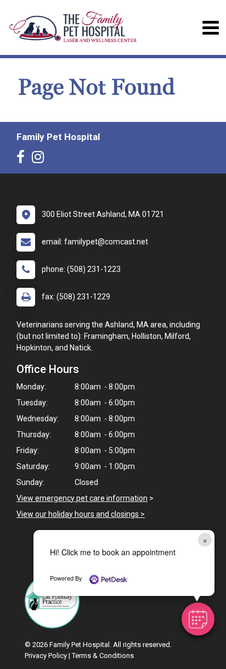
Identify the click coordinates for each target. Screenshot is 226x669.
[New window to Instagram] (40, 159)
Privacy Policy (46, 655)
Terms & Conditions (103, 655)
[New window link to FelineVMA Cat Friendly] (55, 600)
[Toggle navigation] (210, 27)
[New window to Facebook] (23, 159)
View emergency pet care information (82, 498)
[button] (198, 619)
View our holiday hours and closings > (80, 514)
